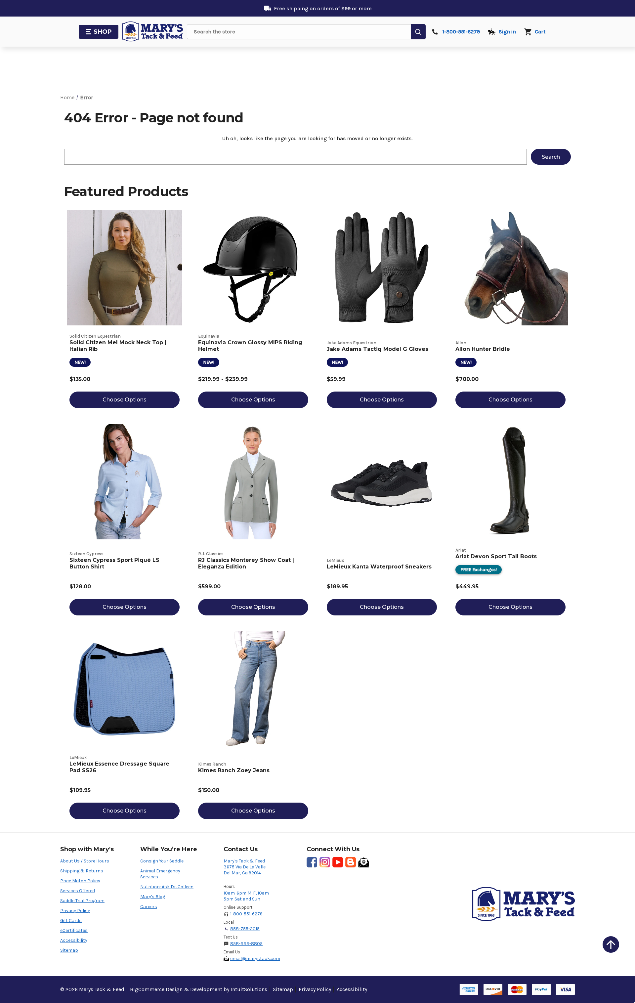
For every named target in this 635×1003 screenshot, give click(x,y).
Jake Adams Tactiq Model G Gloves (377, 349)
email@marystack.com (255, 958)
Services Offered (77, 891)
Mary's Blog (152, 896)
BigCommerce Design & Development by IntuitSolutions (198, 989)
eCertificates (74, 930)
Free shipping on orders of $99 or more (323, 8)
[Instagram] (324, 862)
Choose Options (125, 400)
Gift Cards (71, 920)
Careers (148, 906)
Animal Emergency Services (160, 874)
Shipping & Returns (81, 871)
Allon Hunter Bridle (482, 349)
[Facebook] (312, 862)
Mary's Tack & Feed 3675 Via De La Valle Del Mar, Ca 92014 (245, 867)
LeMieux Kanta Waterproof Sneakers (379, 567)
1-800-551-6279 (246, 914)
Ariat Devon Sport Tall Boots (496, 556)
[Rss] (350, 862)
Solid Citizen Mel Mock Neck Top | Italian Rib (117, 345)
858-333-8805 (246, 943)
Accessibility (73, 940)
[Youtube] (337, 862)
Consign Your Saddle (162, 861)
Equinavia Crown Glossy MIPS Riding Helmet (250, 345)
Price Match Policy (80, 881)
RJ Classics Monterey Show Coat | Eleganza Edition (246, 563)
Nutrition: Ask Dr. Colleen (166, 887)
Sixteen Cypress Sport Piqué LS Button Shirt (114, 563)
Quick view (124, 268)
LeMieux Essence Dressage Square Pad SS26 (119, 767)
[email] (363, 862)
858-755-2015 (245, 929)
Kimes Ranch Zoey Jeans (234, 770)
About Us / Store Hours (84, 861)
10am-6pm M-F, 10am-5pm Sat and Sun (247, 896)
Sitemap (69, 950)
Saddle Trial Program (82, 900)
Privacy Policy (75, 910)
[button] (611, 944)
